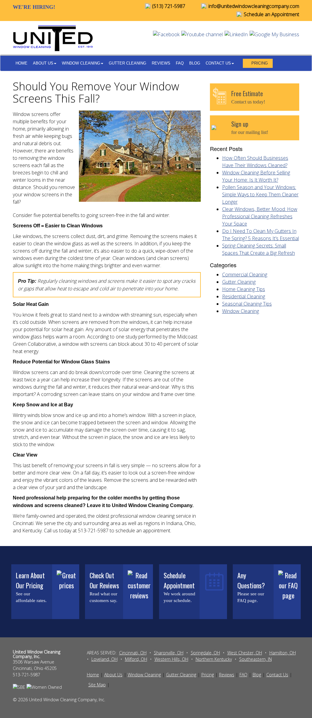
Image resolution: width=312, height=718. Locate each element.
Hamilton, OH (282, 653)
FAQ (180, 63)
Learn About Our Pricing (30, 580)
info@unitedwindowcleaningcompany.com (253, 6)
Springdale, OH (205, 653)
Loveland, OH (104, 659)
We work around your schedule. (179, 597)
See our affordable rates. (31, 597)
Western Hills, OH (171, 659)
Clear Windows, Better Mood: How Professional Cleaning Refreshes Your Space (259, 216)
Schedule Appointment (179, 580)
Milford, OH (136, 659)
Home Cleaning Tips (243, 289)
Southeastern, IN (255, 659)
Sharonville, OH (168, 653)
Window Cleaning (81, 63)
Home (21, 63)
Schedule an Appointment (271, 14)
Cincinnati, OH (133, 653)
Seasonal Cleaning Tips (247, 303)
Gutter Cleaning (127, 63)
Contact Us (218, 63)
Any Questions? (251, 580)
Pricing (259, 63)
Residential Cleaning (243, 296)
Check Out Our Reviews (104, 580)
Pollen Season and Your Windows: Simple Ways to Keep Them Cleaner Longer (260, 194)
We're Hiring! (34, 7)
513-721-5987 (26, 675)
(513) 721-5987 (168, 6)
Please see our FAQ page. (250, 597)
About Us (43, 63)
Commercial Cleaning (244, 274)
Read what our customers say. (103, 597)
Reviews (161, 63)
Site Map (97, 685)
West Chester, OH (244, 653)
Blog (194, 63)
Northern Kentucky (214, 659)
